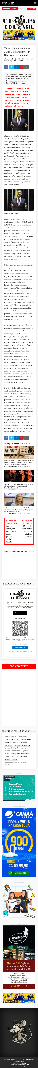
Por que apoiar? (20, 613)
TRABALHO (14, 759)
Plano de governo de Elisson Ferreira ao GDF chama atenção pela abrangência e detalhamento (18, 91)
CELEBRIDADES (22, 737)
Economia (24, 742)
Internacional (16, 751)
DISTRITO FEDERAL (26, 739)
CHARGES (7, 739)
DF (18, 739)
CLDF (13, 739)
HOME (14, 1063)
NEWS (13, 753)
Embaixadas (8, 745)
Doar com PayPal (20, 647)
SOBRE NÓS (22, 1063)
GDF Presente (26, 745)
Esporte (17, 745)
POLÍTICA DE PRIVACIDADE (20, 1064)
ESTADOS (15, 742)
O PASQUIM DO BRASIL (15, 61)
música (7, 765)
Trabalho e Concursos (12, 762)
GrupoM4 (23, 748)
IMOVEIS (7, 751)
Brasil (14, 737)
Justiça (25, 751)
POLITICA (15, 756)
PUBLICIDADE (23, 756)
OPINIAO (7, 756)
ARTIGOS (7, 737)
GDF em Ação (9, 748)
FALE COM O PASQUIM (20, 1066)
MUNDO (7, 753)
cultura (23, 762)
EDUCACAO (8, 742)
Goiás (16, 748)
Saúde (7, 759)
